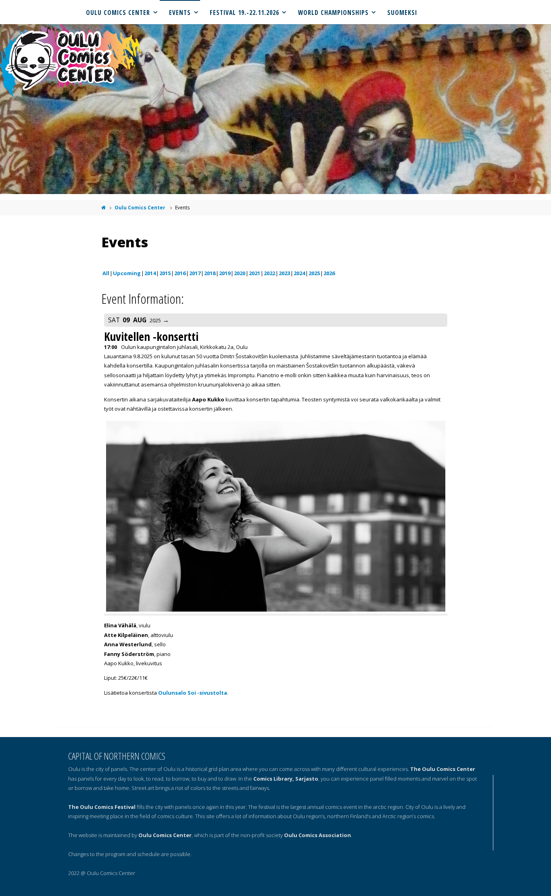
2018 (209, 273)
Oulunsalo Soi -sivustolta (192, 692)
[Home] (103, 207)
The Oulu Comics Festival (102, 806)
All (105, 273)
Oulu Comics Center (140, 207)
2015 (165, 273)
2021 (254, 273)
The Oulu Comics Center (442, 769)
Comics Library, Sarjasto (285, 778)
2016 (180, 273)
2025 (314, 273)
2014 (150, 273)
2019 (224, 273)
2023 (284, 273)
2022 (269, 273)
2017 (194, 273)
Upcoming (127, 273)
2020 (239, 273)
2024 (299, 273)
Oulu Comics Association (317, 835)
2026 (329, 273)
